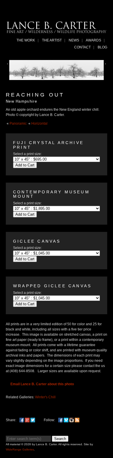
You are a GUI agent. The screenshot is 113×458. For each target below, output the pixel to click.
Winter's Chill (45, 397)
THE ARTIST (52, 40)
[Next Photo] (105, 65)
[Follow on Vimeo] (66, 420)
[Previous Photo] (7, 65)
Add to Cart (24, 165)
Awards (93, 40)
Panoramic (18, 123)
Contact (82, 47)
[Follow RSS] (77, 420)
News (74, 40)
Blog (102, 47)
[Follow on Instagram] (71, 420)
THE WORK (26, 40)
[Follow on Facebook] (60, 420)
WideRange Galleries (20, 449)
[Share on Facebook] (21, 420)
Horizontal (39, 123)
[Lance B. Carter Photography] (56, 32)
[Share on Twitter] (32, 420)
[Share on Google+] (27, 420)
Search (60, 439)
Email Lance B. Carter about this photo (42, 384)
